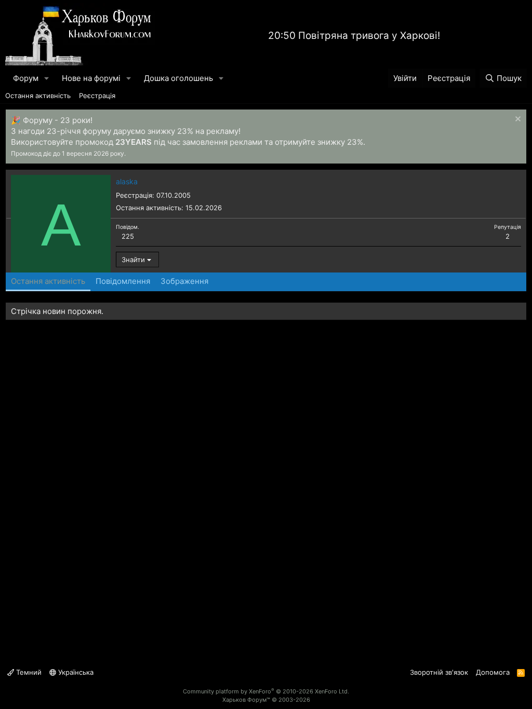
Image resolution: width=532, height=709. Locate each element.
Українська (75, 672)
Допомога (493, 672)
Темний (28, 672)
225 (128, 236)
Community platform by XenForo (266, 691)
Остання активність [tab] (48, 281)
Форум (25, 78)
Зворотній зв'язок (439, 672)
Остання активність (38, 95)
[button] (46, 78)
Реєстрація (97, 95)
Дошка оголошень (178, 78)
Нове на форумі (91, 78)
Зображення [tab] (184, 281)
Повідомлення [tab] (123, 281)
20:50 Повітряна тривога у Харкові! (354, 36)
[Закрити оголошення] (516, 120)
